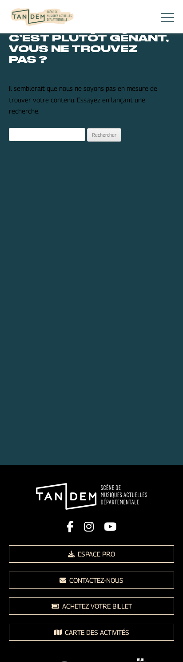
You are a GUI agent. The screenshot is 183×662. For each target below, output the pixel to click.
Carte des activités (96, 632)
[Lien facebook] (70, 526)
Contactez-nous (95, 580)
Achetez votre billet (96, 606)
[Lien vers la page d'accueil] (42, 18)
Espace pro (95, 554)
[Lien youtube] (110, 526)
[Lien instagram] (89, 526)
